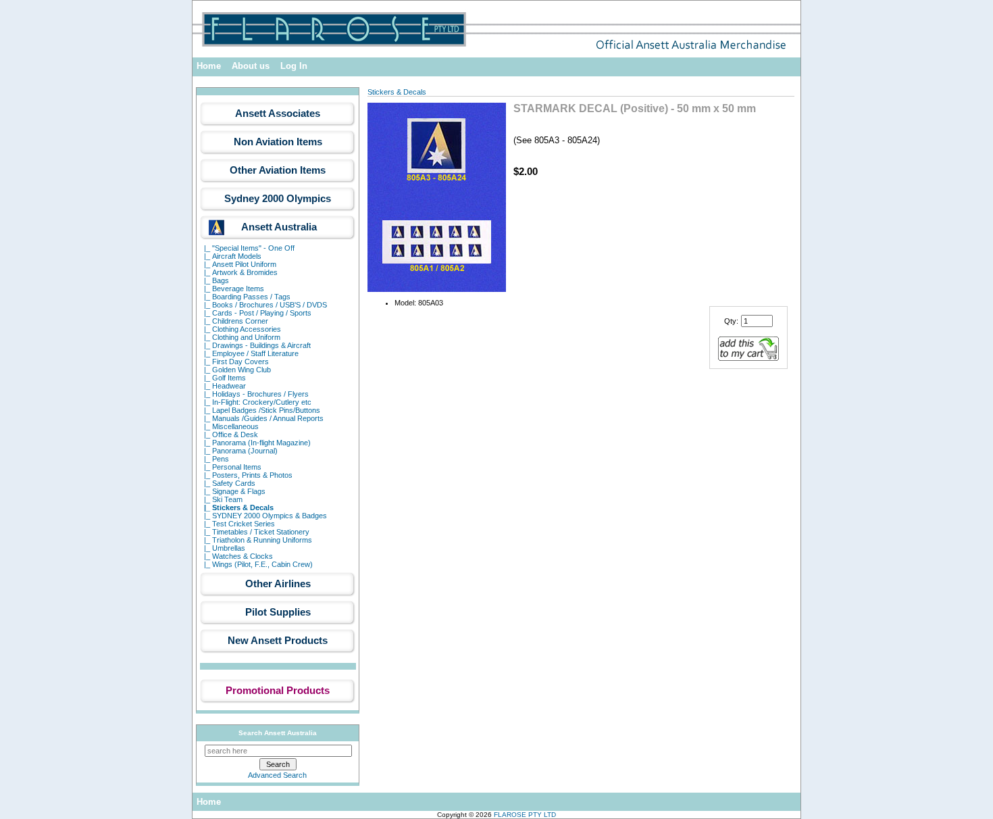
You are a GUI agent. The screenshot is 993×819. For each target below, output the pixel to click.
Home (209, 66)
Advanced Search (277, 775)
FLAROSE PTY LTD (525, 814)
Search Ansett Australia (277, 733)
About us (251, 66)
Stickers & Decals (396, 92)
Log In (293, 66)
